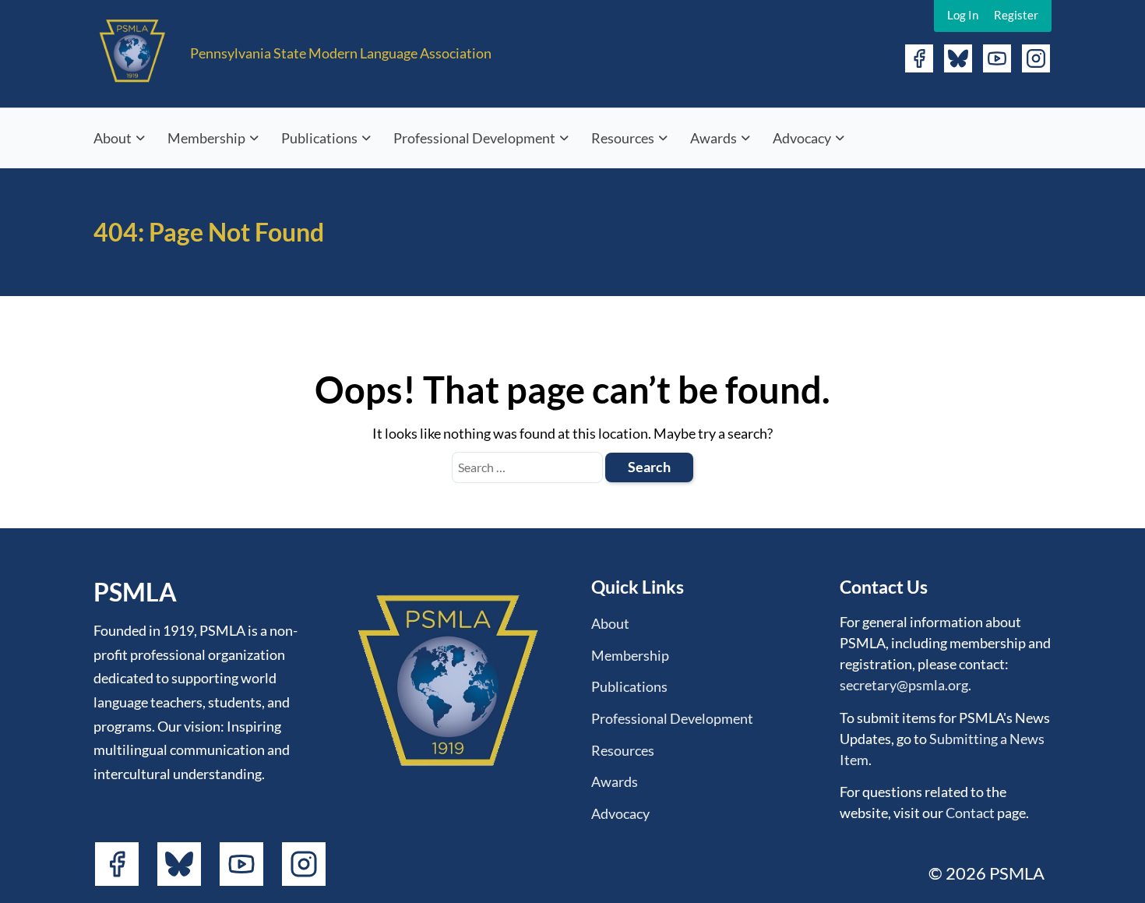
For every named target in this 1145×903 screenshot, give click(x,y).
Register (1016, 15)
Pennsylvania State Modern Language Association (340, 53)
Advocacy (802, 137)
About (112, 137)
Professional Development (474, 137)
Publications (319, 137)
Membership (206, 137)
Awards (713, 137)
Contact (970, 812)
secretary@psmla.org (904, 684)
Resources (622, 137)
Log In (962, 15)
